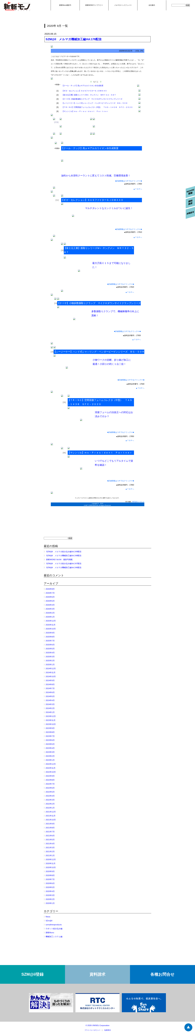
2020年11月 (50, 863)
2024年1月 (50, 712)
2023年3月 (50, 752)
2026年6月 (50, 597)
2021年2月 (50, 851)
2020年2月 (50, 899)
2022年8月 (50, 780)
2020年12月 (51, 859)
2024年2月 (50, 708)
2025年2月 (50, 660)
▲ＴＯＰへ (137, 189)
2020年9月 (50, 871)
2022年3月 (50, 800)
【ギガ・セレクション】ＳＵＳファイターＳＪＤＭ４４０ (84, 91)
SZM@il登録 (32, 974)
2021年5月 (50, 840)
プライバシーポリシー (92, 1030)
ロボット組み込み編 (54, 929)
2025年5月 (50, 649)
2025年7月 (50, 641)
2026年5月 (50, 601)
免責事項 (107, 1030)
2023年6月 (50, 740)
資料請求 (97, 974)
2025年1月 (50, 664)
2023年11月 (50, 720)
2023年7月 (50, 736)
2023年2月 (50, 756)
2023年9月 (50, 728)
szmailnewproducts (54, 925)
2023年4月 (50, 748)
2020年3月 (50, 895)
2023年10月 (51, 724)
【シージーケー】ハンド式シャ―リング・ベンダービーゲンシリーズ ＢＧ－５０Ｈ (94, 103)
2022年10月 (51, 772)
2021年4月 (50, 844)
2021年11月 (50, 816)
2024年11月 (50, 672)
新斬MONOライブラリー (94, 5)
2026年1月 (50, 617)
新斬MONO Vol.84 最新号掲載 (59, 559)
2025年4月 (50, 653)
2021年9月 (50, 824)
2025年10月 (51, 629)
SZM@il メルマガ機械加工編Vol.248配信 (63, 555)
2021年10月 (51, 820)
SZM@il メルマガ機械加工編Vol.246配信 (63, 567)
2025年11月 (50, 625)
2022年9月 (50, 776)
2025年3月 (50, 657)
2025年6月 (50, 645)
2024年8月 (50, 684)
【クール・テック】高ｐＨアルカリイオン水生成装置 (82, 86)
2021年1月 (50, 855)
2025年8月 (50, 637)
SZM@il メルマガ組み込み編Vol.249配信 (63, 551)
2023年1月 (50, 760)
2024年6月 (50, 692)
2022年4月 (50, 796)
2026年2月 (50, 613)
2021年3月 (50, 847)
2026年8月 (50, 589)
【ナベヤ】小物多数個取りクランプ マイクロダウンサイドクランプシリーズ (92, 99)
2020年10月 (51, 867)
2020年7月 (50, 879)
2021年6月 (50, 836)
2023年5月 (50, 744)
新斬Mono (50, 932)
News (48, 917)
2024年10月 (51, 676)
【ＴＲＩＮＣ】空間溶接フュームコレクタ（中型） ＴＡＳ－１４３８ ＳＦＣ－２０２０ (97, 107)
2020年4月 (50, 891)
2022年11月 (50, 768)
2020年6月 (50, 883)
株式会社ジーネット (138, 501)
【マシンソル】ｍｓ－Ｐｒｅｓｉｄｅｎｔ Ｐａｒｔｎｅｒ (85, 111)
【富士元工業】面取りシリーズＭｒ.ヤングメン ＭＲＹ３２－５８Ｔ (89, 95)
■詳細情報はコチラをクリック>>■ (128, 181)
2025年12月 (51, 621)
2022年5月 (50, 792)
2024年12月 (51, 668)
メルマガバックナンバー (123, 5)
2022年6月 (50, 788)
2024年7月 (50, 688)
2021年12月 (51, 812)
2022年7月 (50, 784)
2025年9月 (50, 633)
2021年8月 (50, 828)
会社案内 (152, 5)
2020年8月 (50, 875)
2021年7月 (50, 832)
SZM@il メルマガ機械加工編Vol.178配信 (73, 39)
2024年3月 (50, 704)
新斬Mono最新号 (65, 5)
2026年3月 (50, 609)
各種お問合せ (162, 974)
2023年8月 (50, 732)
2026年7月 (50, 593)
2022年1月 (50, 808)
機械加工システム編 (54, 936)
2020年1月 (50, 903)
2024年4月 (50, 700)
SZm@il (49, 921)
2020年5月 (50, 887)
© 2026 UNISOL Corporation (97, 1025)
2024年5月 (50, 696)
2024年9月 (50, 680)
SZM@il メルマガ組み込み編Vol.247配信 (63, 563)
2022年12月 (51, 764)
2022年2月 (50, 804)
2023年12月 (51, 716)
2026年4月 (50, 605)
